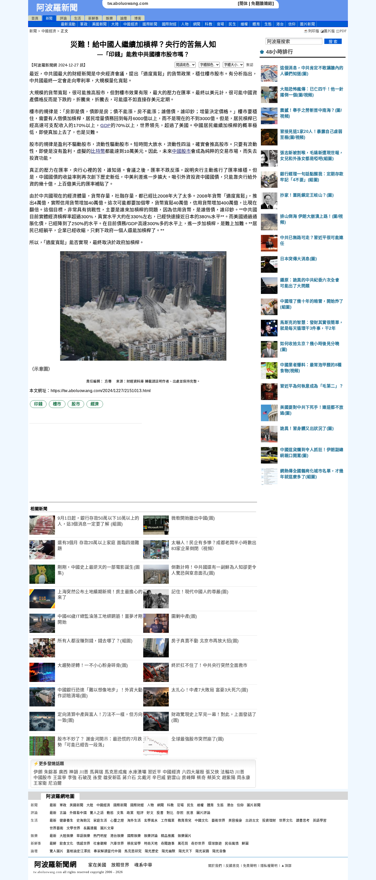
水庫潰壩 (137, 772)
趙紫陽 (229, 777)
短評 (140, 813)
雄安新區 (112, 777)
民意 (189, 813)
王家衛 (40, 783)
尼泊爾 (55, 783)
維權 (244, 24)
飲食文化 (66, 843)
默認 (249, 65)
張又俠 (212, 772)
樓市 (57, 404)
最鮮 (53, 843)
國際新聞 (149, 24)
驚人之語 (97, 813)
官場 (220, 24)
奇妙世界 (198, 843)
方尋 (109, 381)
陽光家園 (202, 851)
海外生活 (134, 820)
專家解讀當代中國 (107, 851)
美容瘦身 (235, 820)
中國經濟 (130, 24)
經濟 (95, 404)
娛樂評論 (151, 836)
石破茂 (85, 777)
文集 (120, 813)
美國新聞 (99, 24)
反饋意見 (232, 865)
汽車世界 (117, 843)
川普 (84, 772)
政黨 (130, 813)
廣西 (63, 772)
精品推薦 (168, 836)
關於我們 (215, 865)
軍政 (83, 24)
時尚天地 (151, 843)
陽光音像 (219, 851)
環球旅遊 (215, 843)
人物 (185, 24)
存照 (179, 813)
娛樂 (109, 18)
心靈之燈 (117, 820)
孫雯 (97, 777)
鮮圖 (245, 843)
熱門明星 (100, 836)
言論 (63, 813)
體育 (256, 24)
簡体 (243, 3)
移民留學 (134, 843)
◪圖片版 (327, 31)
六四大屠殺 (193, 772)
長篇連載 (90, 828)
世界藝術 (56, 828)
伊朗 (38, 772)
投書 (160, 813)
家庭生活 (100, 820)
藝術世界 (218, 820)
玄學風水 (151, 820)
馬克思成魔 (116, 772)
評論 (63, 18)
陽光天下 (185, 851)
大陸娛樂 (66, 836)
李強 (72, 777)
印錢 (38, 404)
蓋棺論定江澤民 (79, 851)
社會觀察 (100, 843)
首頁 (34, 18)
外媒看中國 (78, 813)
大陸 (115, 24)
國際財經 (169, 24)
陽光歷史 (152, 851)
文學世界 (73, 828)
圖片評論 (203, 813)
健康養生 (66, 820)
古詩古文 (252, 820)
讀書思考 (303, 820)
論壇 (123, 18)
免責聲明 (250, 865)
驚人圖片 (56, 851)
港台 (280, 24)
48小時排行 (279, 52)
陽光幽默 (168, 851)
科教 (208, 24)
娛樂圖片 (185, 836)
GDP (105, 125)
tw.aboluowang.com (127, 3)
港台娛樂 (117, 836)
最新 (68, 24)
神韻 (73, 772)
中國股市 (181, 151)
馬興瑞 (96, 772)
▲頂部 (286, 865)
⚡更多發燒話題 (49, 763)
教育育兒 (185, 820)
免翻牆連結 (261, 3)
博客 (137, 18)
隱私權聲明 (269, 865)
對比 (170, 813)
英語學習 (320, 820)
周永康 (243, 777)
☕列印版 (311, 31)
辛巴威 (159, 777)
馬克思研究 (133, 851)
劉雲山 (174, 777)
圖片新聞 (254, 805)
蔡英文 (214, 777)
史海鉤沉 (83, 820)
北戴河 (144, 777)
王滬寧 (60, 777)
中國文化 (201, 820)
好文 (150, 813)
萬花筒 (183, 843)
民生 (232, 24)
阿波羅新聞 (57, 7)
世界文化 (286, 820)
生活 (77, 18)
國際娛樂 (134, 836)
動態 (110, 813)
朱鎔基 (51, 772)
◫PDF (341, 31)
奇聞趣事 (168, 843)
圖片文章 (107, 828)
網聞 (197, 24)
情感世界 (83, 843)
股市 (76, 404)
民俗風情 (232, 843)
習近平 (154, 772)
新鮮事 (93, 18)
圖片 (307, 24)
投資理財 (269, 820)
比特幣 (98, 151)
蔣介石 (129, 777)
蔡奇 (201, 777)
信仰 (292, 24)
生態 (268, 24)
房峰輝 (188, 777)
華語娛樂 (83, 836)
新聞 (49, 18)
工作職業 (168, 820)
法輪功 (227, 772)
